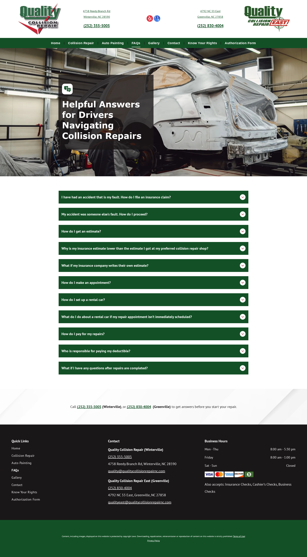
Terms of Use (239, 536)
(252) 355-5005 (120, 456)
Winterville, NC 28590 (97, 17)
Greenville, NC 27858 (210, 17)
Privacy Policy (153, 540)
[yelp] (150, 19)
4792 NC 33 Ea (209, 11)
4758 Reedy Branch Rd (96, 11)
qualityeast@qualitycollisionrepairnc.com (139, 502)
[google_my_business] (157, 19)
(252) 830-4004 (120, 488)
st (219, 11)
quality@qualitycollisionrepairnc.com (136, 471)
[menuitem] (55, 43)
